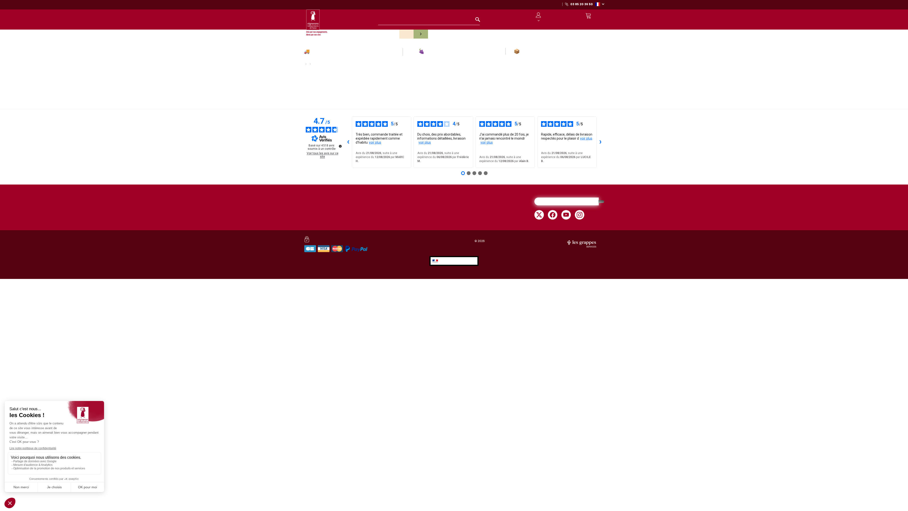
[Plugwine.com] (582, 243)
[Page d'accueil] (316, 20)
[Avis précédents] (348, 142)
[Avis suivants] (600, 142)
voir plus (375, 142)
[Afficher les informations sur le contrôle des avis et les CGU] (340, 146)
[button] (599, 4)
